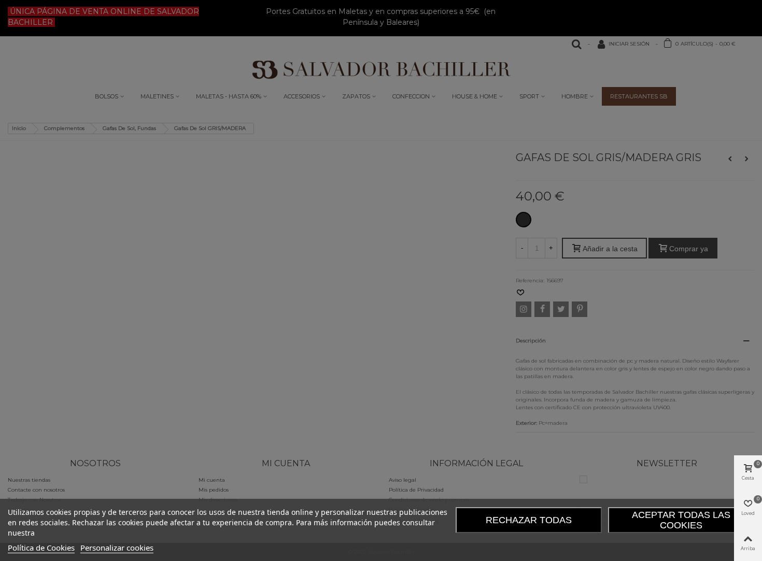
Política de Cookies (41, 547)
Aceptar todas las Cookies (681, 520)
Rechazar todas (529, 520)
